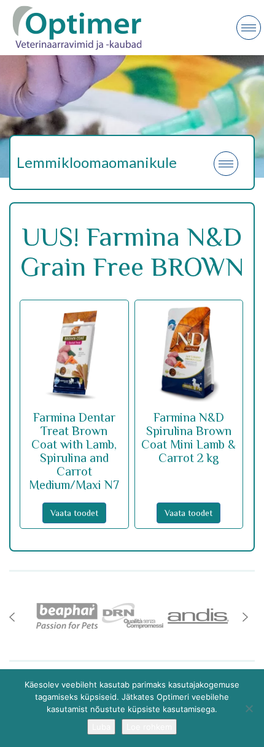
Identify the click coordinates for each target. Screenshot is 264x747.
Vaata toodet (74, 513)
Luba (101, 727)
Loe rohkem (149, 727)
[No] (249, 708)
